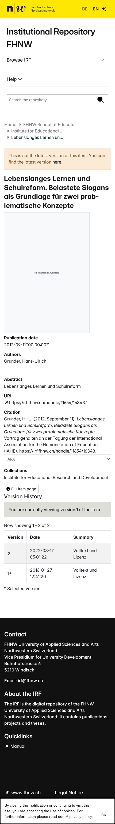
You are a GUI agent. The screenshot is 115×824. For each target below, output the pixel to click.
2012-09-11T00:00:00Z (26, 344)
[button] (104, 9)
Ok (103, 815)
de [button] (85, 9)
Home (10, 124)
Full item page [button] (23, 489)
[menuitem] (57, 60)
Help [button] (12, 79)
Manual (17, 746)
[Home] (31, 8)
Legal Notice (69, 792)
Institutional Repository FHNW (51, 38)
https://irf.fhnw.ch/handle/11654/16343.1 (48, 402)
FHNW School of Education (50, 124)
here (56, 162)
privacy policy (80, 816)
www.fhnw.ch (26, 792)
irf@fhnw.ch (30, 680)
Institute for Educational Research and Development (38, 131)
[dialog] (57, 811)
